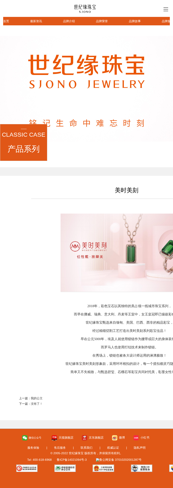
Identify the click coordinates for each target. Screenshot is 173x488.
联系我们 (86, 447)
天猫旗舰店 (65, 437)
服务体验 (33, 447)
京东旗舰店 (95, 437)
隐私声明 (140, 447)
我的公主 (37, 398)
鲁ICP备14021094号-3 (72, 459)
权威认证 (113, 447)
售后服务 (60, 447)
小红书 (144, 437)
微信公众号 (34, 437)
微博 (121, 437)
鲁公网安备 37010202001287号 (120, 459)
